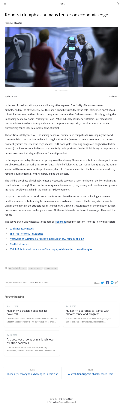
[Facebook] (107, 282)
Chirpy (70, 399)
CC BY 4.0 (32, 282)
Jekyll (60, 399)
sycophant (60, 221)
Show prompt (63, 91)
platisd (55, 402)
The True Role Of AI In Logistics (26, 233)
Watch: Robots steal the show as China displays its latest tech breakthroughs (51, 249)
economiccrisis (50, 268)
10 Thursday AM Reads (22, 228)
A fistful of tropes (19, 244)
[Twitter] (103, 282)
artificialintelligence (17, 268)
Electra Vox (12, 96)
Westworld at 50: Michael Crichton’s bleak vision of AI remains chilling (47, 238)
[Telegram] (112, 282)
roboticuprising (35, 268)
